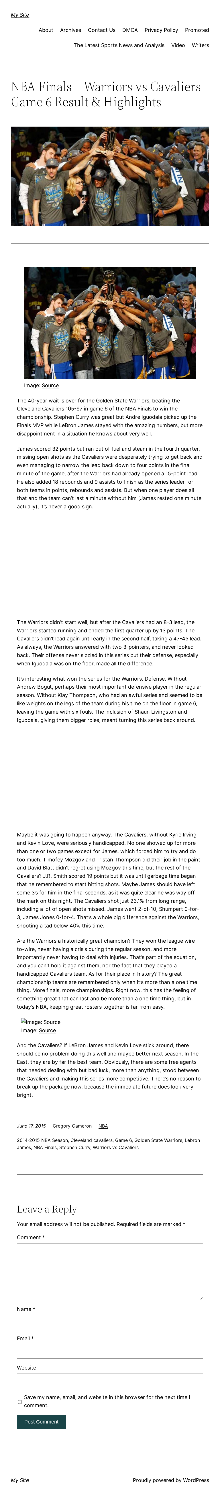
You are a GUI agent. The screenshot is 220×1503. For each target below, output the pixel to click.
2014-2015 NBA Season (42, 1140)
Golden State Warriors (158, 1140)
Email (25, 1338)
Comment (31, 1237)
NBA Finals (45, 1147)
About (46, 30)
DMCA (130, 30)
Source (50, 385)
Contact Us (101, 30)
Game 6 (123, 1140)
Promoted (197, 30)
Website (26, 1368)
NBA (103, 1126)
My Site (20, 15)
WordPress (196, 1480)
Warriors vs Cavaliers (116, 1147)
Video (178, 45)
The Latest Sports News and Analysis (119, 45)
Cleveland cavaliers (91, 1140)
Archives (70, 30)
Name (26, 1309)
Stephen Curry (74, 1147)
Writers (200, 45)
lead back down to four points (127, 465)
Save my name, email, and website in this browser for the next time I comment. (107, 1401)
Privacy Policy (161, 30)
